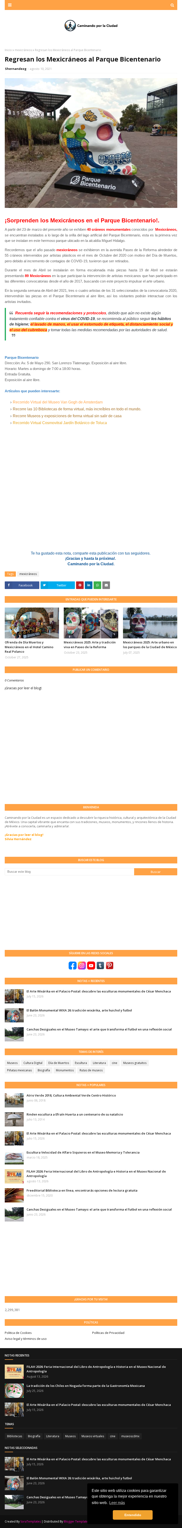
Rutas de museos (91, 1070)
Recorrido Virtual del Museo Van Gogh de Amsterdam (58, 402)
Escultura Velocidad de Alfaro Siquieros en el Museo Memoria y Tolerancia (83, 1152)
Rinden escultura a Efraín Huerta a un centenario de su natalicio (75, 1114)
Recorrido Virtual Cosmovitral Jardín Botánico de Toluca (60, 423)
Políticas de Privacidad (108, 1333)
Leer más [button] (117, 1503)
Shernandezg (16, 69)
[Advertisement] (40, 912)
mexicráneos (23, 50)
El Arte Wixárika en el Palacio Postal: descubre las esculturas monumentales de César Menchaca (99, 991)
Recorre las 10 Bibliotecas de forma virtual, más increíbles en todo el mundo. (77, 409)
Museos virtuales (93, 1436)
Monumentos (65, 1070)
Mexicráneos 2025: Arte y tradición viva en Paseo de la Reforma (90, 644)
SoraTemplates (30, 1521)
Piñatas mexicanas (19, 1070)
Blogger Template (76, 1521)
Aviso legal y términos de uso (26, 1338)
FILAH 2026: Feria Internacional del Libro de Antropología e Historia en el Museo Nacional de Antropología (96, 1173)
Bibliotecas (14, 1436)
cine (114, 1063)
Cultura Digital (32, 1063)
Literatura (99, 1063)
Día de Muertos (58, 1063)
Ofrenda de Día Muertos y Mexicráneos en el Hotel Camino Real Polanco (29, 647)
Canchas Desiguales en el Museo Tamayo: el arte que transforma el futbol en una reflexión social (99, 1029)
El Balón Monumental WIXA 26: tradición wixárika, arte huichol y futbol (79, 1010)
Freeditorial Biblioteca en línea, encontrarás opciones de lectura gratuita (82, 1190)
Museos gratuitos (134, 1063)
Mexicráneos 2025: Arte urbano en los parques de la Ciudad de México (150, 644)
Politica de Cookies (18, 1333)
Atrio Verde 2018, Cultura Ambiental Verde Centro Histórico (71, 1095)
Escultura (81, 1063)
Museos (12, 1063)
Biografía (44, 1070)
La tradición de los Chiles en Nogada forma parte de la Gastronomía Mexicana (86, 1386)
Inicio (8, 50)
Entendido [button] (132, 1515)
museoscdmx (130, 1436)
